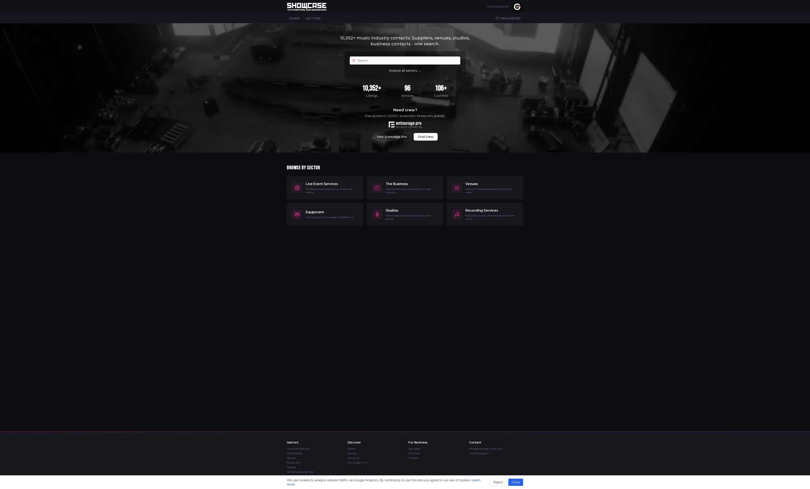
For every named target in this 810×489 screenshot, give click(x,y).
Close (516, 482)
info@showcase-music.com (486, 448)
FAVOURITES (510, 18)
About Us (353, 457)
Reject (498, 482)
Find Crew (425, 137)
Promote (413, 453)
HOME (294, 18)
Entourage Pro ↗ (358, 462)
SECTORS (313, 18)
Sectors (352, 453)
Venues (291, 457)
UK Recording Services (300, 471)
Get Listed (414, 448)
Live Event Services (298, 448)
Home (351, 448)
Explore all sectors (405, 71)
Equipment (294, 462)
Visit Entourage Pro (392, 137)
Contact (413, 457)
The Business (294, 453)
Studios (291, 467)
